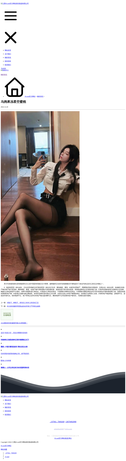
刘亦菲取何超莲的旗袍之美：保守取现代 (15, 353)
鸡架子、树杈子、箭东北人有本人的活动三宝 (23, 302)
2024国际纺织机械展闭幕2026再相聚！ (14, 323)
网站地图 (4, 449)
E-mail (7, 457)
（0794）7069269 (57, 422)
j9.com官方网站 (30, 96)
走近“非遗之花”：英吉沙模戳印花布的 (14, 333)
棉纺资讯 (4, 74)
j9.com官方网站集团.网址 (63, 438)
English (3, 68)
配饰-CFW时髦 (6, 360)
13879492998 (70, 422)
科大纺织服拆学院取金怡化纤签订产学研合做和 (23, 306)
